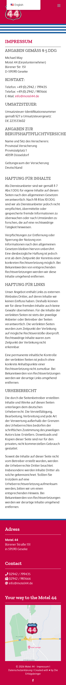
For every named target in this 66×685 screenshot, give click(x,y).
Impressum (43, 666)
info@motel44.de (27, 96)
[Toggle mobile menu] (59, 5)
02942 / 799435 (19, 574)
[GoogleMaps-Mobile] (33, 606)
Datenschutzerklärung (20, 670)
